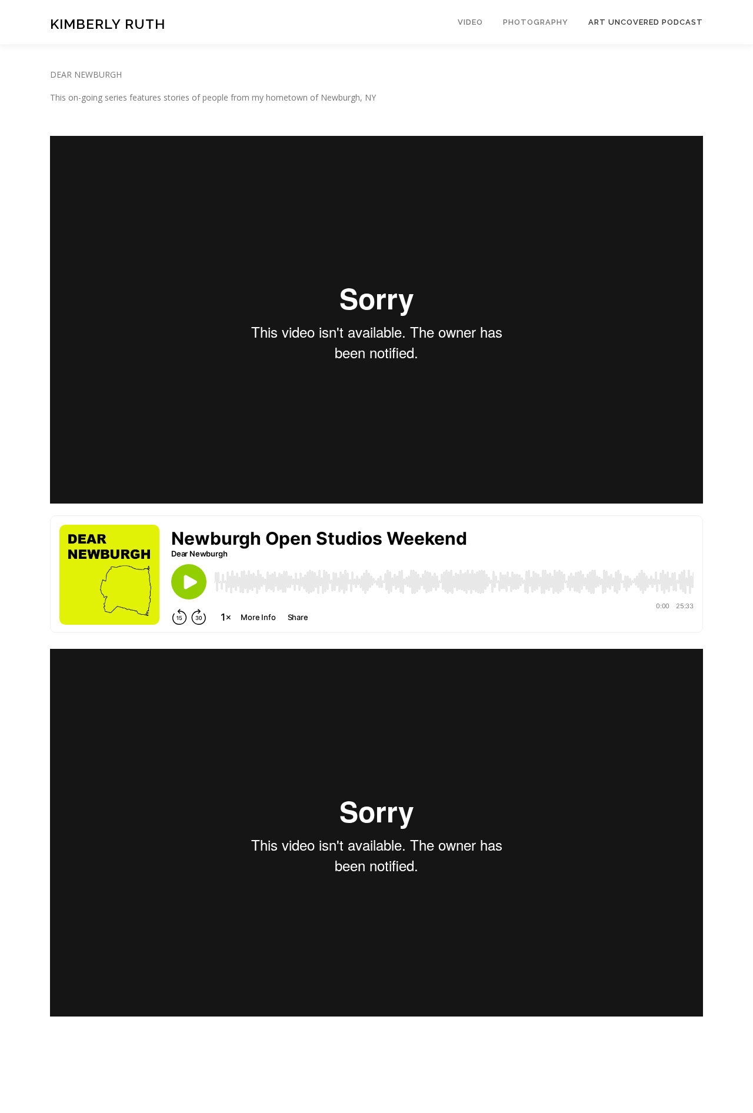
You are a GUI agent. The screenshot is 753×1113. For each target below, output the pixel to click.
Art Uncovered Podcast (645, 22)
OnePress (402, 1085)
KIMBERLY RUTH (107, 24)
